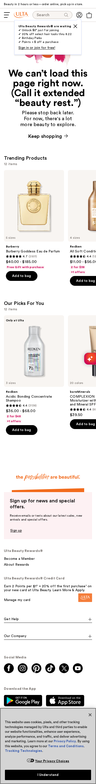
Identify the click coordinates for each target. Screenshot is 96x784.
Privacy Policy (65, 741)
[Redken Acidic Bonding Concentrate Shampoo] (34, 369)
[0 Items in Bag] (89, 15)
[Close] (90, 714)
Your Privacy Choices (52, 761)
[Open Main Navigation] (7, 15)
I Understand (48, 774)
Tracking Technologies (23, 750)
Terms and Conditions (66, 746)
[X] (75, 26)
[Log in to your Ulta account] (79, 15)
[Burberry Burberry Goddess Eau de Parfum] (34, 219)
